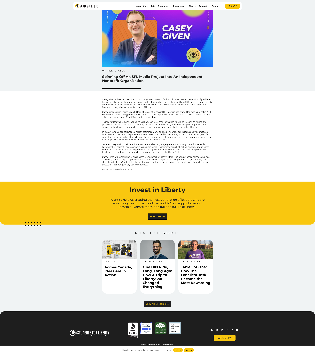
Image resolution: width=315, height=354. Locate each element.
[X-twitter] (217, 329)
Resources (178, 6)
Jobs (153, 6)
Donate (233, 6)
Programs (163, 6)
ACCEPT (189, 350)
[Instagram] (227, 329)
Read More (167, 350)
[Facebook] (212, 329)
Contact (203, 6)
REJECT (178, 350)
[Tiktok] (231, 329)
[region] (157, 350)
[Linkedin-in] (222, 329)
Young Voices (147, 99)
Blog (191, 6)
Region (215, 6)
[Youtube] (236, 329)
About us (141, 6)
